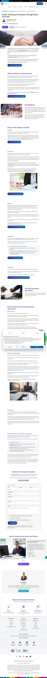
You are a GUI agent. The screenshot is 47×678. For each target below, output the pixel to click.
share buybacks (24, 137)
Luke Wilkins (9, 19)
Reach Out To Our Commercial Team (15, 193)
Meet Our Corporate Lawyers (14, 141)
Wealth (11, 623)
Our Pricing (23, 628)
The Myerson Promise (23, 620)
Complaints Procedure (24, 629)
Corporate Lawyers (22, 50)
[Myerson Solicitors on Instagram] (23, 656)
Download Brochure (13, 645)
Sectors (11, 625)
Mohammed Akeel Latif (13, 23)
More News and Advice (23, 564)
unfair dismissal (20, 250)
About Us (23, 621)
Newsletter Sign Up (20, 645)
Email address (10, 496)
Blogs (6, 27)
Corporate (12, 27)
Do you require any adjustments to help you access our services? (21, 515)
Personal (11, 621)
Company (9, 501)
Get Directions (25, 637)
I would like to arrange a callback (15, 517)
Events (35, 623)
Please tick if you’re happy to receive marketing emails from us (20, 519)
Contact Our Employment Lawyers (15, 257)
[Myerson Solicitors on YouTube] (27, 656)
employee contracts (19, 238)
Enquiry (9, 506)
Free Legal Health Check (11, 626)
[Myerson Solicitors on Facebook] (16, 656)
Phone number (16, 493)
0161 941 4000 (11, 612)
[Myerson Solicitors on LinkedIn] (20, 656)
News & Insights (36, 620)
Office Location (23, 625)
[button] (44, 559)
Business (11, 620)
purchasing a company (12, 56)
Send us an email (21, 612)
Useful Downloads (35, 628)
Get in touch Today (27, 645)
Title (8, 487)
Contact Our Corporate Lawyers (15, 65)
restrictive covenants (13, 436)
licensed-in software (28, 170)
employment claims (33, 92)
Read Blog (30, 553)
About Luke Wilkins (22, 590)
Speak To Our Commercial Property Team (16, 226)
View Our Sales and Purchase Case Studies (16, 96)
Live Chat (35, 612)
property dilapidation (11, 93)
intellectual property (11, 164)
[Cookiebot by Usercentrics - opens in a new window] (39, 330)
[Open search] (45, 3)
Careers (23, 626)
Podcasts (35, 625)
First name (20, 487)
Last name (31, 487)
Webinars (35, 621)
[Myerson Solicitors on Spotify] (30, 656)
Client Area (36, 626)
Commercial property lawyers (12, 222)
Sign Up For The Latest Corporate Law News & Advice (18, 277)
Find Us (20, 637)
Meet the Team (23, 623)
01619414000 (23, 480)
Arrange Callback (33, 645)
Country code (9, 493)
